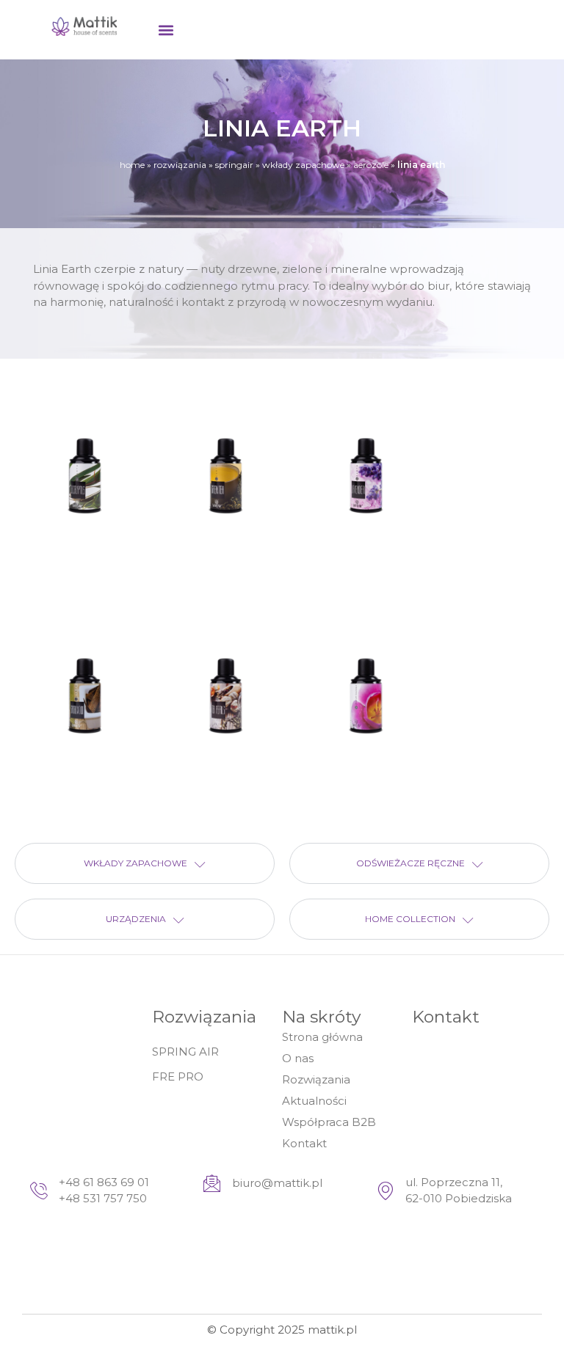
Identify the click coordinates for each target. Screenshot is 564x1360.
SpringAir (234, 164)
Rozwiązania (179, 164)
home (132, 164)
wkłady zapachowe (303, 164)
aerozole (370, 164)
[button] (165, 30)
